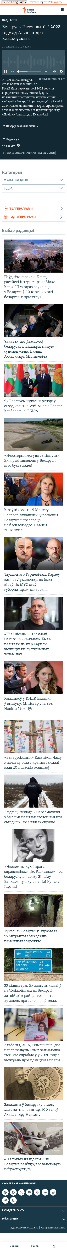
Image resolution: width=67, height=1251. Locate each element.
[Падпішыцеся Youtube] (29, 1192)
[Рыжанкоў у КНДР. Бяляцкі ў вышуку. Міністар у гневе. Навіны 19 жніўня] (33, 677)
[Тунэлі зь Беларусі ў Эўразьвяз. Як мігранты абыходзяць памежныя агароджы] (33, 910)
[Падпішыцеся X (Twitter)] (21, 1192)
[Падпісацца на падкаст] (37, 1192)
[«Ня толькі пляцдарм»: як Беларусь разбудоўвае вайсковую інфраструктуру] (33, 1138)
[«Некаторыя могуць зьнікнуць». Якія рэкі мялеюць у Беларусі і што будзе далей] (33, 434)
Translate (57, 2)
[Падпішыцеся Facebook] (13, 1192)
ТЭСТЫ (35, 1246)
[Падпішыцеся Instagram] (53, 1192)
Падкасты (9, 20)
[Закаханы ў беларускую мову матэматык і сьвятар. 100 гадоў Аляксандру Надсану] (33, 1083)
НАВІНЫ (14, 1246)
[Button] (10, 140)
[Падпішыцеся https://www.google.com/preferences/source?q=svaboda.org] (5, 1192)
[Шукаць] (54, 1246)
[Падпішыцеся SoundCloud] (45, 1192)
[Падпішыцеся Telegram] (5, 1200)
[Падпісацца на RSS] (13, 1200)
